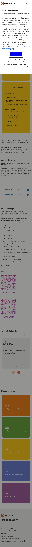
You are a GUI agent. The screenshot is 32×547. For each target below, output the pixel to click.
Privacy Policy (15, 46)
